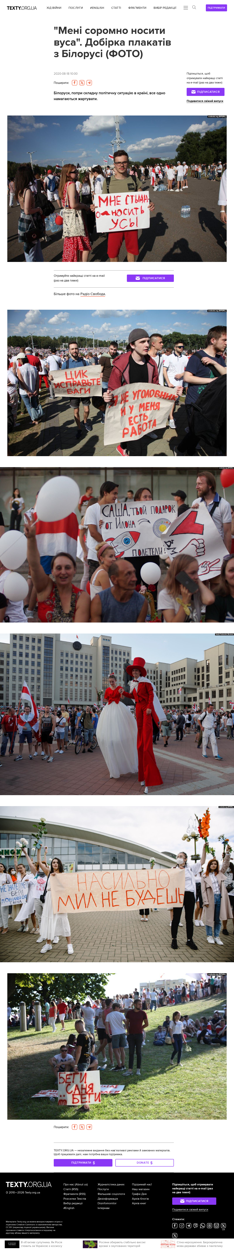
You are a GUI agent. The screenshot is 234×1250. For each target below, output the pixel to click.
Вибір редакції (73, 1203)
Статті (67, 1189)
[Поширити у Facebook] (74, 82)
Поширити (61, 83)
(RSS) (75, 1189)
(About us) (81, 1184)
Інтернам (104, 1208)
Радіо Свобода (92, 294)
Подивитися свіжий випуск (205, 101)
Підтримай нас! (142, 1184)
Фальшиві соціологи (111, 1194)
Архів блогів (140, 1199)
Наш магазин (141, 1189)
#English (68, 1208)
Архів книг (139, 1203)
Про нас (68, 1184)
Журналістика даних (111, 1184)
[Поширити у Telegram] (89, 82)
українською (38, 1227)
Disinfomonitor (107, 1203)
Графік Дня (139, 1194)
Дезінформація (108, 1199)
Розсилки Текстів (74, 1199)
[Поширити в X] (82, 82)
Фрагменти (70, 1194)
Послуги (103, 1189)
